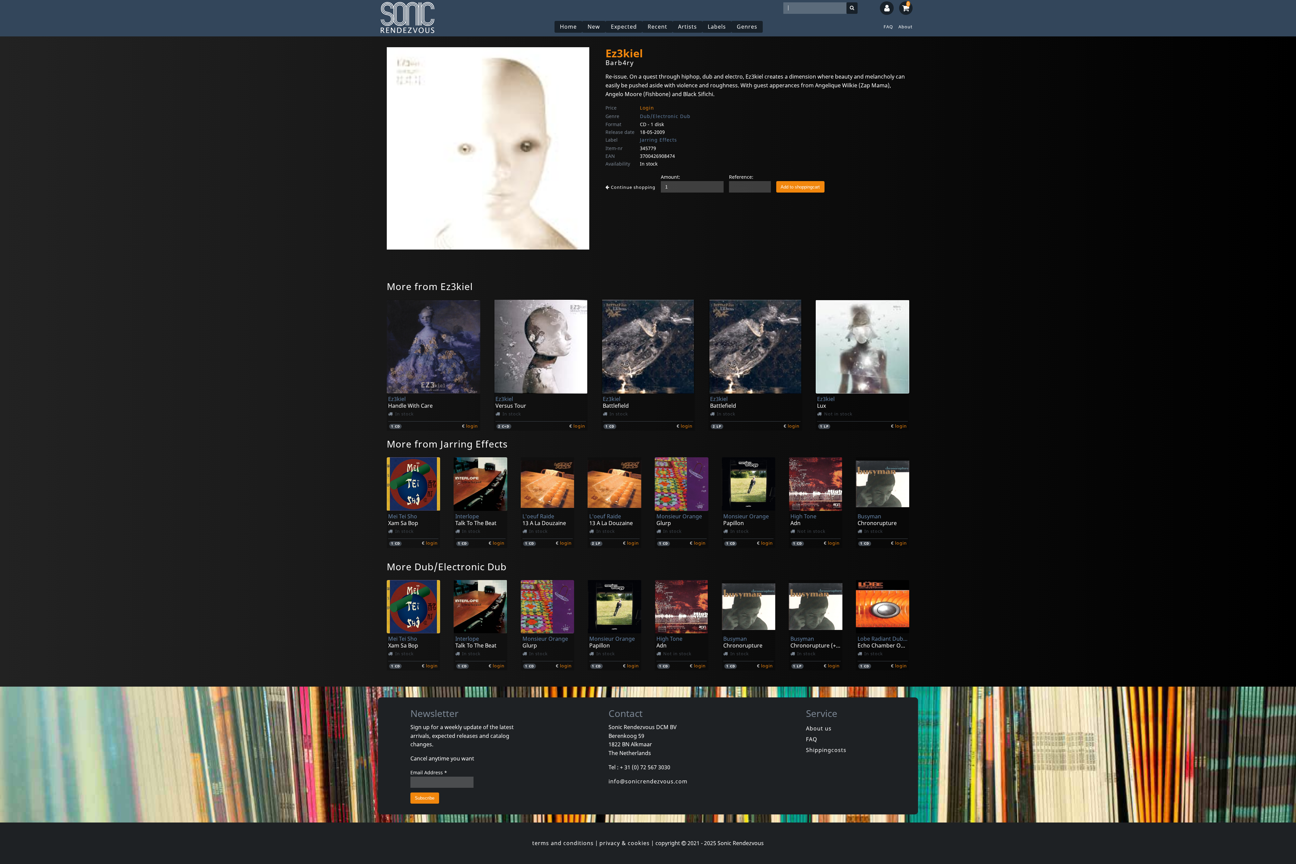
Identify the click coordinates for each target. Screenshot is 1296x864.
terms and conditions (563, 843)
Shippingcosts (826, 750)
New (594, 26)
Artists (687, 26)
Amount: (670, 177)
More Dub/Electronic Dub (447, 566)
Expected (624, 26)
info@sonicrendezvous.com (648, 781)
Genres (747, 26)
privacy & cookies (624, 843)
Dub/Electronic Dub (665, 116)
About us (819, 728)
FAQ (888, 27)
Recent (657, 26)
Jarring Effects (658, 140)
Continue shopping (632, 187)
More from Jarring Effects (447, 443)
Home (568, 26)
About (905, 27)
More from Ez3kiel (430, 286)
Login (647, 108)
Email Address (428, 772)
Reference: (741, 177)
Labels (717, 26)
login (472, 426)
